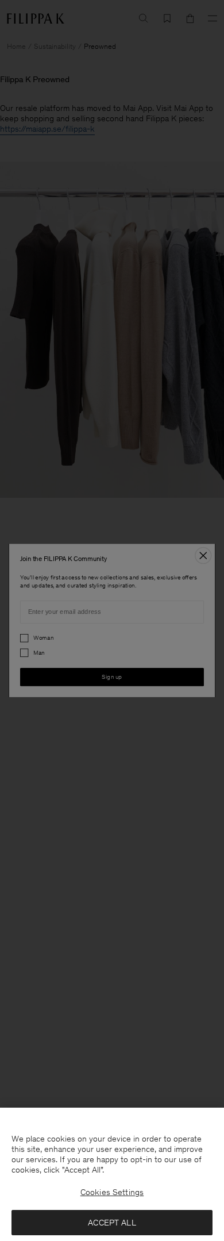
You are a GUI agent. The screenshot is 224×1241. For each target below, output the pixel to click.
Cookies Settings (112, 1192)
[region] (112, 1174)
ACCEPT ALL (112, 1222)
